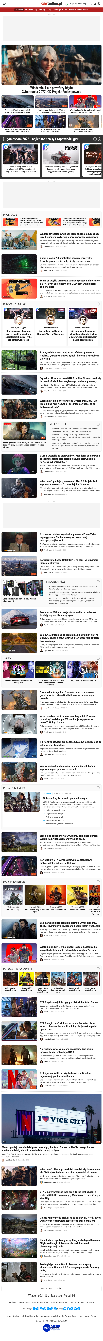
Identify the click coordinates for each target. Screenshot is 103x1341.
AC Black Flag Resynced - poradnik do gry (51, 809)
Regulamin (16, 1316)
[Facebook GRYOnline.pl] (34, 1308)
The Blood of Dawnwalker (56, 898)
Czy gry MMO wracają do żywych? (82, 671)
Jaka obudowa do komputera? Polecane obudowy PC (23, 591)
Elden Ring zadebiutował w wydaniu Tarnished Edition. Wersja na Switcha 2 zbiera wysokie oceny (51, 842)
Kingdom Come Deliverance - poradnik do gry (42, 982)
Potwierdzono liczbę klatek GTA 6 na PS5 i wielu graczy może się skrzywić (51, 104)
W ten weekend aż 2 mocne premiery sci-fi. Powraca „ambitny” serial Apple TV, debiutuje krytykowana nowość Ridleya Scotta (51, 724)
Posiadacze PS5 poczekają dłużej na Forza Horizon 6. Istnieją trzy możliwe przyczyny (51, 619)
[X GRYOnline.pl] (41, 1308)
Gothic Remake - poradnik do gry (10, 981)
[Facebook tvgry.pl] (78, 1308)
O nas (9, 1316)
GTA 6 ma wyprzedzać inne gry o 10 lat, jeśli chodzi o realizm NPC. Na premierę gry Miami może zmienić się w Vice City (51, 1200)
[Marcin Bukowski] (4, 82)
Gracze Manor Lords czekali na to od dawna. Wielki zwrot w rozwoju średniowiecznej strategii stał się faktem (51, 1224)
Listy (49, 10)
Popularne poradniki (51, 969)
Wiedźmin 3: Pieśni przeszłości (19, 1302)
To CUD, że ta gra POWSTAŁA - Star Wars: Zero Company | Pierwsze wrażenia (50, 673)
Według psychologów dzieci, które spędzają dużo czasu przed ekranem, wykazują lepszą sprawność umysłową (51, 240)
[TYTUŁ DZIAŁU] (51, 882)
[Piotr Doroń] (71, 105)
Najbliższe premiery (88, 1302)
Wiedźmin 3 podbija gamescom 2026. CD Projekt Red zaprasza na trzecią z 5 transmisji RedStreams (51, 488)
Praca (80, 1316)
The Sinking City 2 (13, 898)
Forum (85, 10)
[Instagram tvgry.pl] (71, 1308)
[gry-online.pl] (51, 4)
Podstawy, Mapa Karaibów (56, 817)
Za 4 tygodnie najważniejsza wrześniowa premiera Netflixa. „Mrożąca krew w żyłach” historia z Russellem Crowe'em (51, 360)
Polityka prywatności (43, 1316)
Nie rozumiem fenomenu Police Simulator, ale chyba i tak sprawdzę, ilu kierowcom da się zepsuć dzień (83, 326)
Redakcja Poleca (51, 304)
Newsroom (29, 10)
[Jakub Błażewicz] (37, 105)
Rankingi (42, 10)
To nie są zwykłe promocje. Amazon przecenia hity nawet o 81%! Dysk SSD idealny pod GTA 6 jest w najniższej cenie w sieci (23, 222)
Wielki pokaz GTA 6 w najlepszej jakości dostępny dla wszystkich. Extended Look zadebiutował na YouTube (85, 104)
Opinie (64, 10)
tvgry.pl (51, 658)
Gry (36, 10)
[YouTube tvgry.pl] (64, 1308)
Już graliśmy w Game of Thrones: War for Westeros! (50, 326)
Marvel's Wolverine (77, 898)
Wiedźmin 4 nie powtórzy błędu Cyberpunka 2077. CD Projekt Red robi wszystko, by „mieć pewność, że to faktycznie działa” (51, 69)
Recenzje (57, 10)
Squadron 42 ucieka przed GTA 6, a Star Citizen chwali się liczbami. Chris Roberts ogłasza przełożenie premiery (18, 104)
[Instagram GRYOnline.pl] (37, 1308)
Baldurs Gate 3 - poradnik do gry (74, 981)
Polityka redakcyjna (28, 1316)
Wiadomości (35, 1295)
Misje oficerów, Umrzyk (54, 814)
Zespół (74, 1316)
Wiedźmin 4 (74, 1302)
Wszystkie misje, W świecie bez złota (59, 824)
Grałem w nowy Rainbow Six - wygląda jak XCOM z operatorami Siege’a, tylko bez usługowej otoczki (20, 158)
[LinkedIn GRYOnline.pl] (51, 1308)
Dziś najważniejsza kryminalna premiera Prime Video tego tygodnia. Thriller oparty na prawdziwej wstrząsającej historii (51, 542)
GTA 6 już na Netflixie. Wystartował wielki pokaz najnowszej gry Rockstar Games (51, 1079)
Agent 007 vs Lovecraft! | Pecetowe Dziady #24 (18, 672)
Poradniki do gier (51, 788)
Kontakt (86, 1316)
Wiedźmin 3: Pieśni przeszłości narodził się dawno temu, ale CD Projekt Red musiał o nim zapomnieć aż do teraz (51, 1176)
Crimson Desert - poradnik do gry (90, 981)
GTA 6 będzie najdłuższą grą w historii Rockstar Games (50, 123)
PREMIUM (19, 10)
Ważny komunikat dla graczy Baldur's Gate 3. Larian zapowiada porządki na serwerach (51, 772)
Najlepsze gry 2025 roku (59, 1302)
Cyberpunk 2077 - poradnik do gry (26, 981)
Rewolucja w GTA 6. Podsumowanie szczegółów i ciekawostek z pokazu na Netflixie (17, 123)
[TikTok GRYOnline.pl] (44, 1308)
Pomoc (93, 1316)
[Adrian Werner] (4, 105)
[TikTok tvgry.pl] (68, 1308)
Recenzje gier (74, 424)
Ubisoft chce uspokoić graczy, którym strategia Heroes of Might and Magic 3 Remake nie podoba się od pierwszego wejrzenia (51, 1248)
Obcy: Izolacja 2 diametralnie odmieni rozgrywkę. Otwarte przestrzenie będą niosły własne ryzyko (51, 264)
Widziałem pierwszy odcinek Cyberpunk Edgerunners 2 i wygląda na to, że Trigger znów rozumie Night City (61, 158)
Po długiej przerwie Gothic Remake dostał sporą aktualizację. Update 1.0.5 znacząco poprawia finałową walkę (51, 1272)
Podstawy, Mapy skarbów (55, 810)
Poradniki (72, 10)
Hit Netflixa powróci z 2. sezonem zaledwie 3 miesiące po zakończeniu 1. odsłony (51, 748)
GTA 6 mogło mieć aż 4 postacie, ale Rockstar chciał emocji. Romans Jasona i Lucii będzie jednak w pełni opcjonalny (51, 1031)
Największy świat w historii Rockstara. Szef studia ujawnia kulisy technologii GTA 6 (51, 1055)
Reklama (68, 1316)
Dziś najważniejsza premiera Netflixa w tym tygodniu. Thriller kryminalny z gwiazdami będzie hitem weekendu (51, 929)
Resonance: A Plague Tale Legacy (35, 899)
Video (79, 10)
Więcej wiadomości (51, 1288)
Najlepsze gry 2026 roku (40, 1302)
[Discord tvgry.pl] (75, 1308)
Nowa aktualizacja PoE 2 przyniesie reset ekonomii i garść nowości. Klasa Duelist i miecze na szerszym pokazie (83, 123)
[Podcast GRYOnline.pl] (48, 1308)
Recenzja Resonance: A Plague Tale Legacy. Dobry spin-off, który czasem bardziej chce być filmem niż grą (24, 435)
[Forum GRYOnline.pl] (55, 1308)
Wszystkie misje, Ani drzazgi (56, 820)
